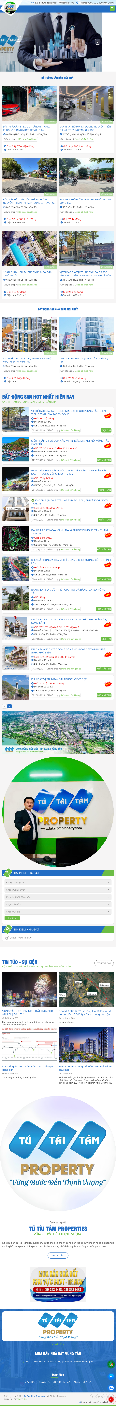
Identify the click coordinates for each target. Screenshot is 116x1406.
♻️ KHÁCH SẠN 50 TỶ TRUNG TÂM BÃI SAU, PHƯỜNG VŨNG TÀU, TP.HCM (71, 502)
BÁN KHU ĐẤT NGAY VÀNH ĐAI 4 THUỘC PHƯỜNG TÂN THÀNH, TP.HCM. (70, 531)
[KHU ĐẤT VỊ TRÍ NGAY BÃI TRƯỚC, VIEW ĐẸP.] (15, 687)
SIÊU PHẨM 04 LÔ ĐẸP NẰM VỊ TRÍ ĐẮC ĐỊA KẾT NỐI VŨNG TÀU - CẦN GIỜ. (71, 442)
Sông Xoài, (42, 545)
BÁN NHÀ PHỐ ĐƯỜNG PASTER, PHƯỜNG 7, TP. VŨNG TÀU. (85, 201)
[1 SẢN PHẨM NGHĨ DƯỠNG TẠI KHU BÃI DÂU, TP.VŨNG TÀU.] (29, 252)
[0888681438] (111, 1399)
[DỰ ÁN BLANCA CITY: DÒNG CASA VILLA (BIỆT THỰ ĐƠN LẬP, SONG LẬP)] (15, 629)
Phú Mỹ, (51, 545)
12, (39, 574)
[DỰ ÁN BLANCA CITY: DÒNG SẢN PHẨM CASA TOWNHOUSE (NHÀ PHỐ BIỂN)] (15, 659)
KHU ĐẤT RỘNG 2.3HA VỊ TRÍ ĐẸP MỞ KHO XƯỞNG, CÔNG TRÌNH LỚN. (71, 561)
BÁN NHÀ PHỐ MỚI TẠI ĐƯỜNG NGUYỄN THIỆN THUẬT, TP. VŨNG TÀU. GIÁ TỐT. (85, 128)
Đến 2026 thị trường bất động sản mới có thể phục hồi (85, 1068)
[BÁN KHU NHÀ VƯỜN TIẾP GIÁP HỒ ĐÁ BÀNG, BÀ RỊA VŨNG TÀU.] (15, 599)
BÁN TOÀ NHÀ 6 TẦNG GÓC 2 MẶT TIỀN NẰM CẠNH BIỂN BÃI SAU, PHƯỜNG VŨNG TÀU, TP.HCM (68, 472)
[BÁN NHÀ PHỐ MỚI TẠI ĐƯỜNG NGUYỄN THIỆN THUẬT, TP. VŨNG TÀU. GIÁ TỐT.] (86, 107)
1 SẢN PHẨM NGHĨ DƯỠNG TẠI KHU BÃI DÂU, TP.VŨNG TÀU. (28, 274)
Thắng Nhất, (15, 134)
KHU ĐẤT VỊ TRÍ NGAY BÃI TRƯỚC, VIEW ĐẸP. (59, 679)
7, (66, 207)
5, (10, 280)
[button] (97, 42)
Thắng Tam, (43, 485)
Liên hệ (87, 1382)
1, (66, 280)
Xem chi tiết (58, 1255)
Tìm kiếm (12, 918)
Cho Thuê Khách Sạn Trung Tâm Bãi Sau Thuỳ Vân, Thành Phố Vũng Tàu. (27, 360)
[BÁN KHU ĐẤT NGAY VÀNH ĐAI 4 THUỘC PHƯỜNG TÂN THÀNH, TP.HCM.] (15, 540)
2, (10, 366)
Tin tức (77, 1382)
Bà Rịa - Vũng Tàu (38, 134)
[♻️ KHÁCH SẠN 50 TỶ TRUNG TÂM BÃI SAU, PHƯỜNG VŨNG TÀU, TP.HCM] (15, 510)
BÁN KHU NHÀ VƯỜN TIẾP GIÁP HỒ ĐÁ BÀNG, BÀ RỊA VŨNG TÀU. (68, 591)
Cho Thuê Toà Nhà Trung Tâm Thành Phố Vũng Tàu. (84, 360)
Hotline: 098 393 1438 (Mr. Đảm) (96, 2)
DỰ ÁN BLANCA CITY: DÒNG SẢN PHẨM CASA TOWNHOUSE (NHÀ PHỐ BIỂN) (68, 651)
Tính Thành (22, 1399)
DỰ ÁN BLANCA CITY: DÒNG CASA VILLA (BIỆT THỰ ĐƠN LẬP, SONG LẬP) (69, 621)
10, (39, 634)
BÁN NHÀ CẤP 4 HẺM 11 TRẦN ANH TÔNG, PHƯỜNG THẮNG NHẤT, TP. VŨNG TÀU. (26, 128)
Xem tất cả (103, 963)
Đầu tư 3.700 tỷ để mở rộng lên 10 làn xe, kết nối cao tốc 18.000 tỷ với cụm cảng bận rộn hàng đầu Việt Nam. (85, 1012)
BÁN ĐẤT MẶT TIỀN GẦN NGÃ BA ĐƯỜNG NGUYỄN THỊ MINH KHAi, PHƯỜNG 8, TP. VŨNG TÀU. (28, 201)
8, (10, 207)
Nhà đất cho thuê (62, 1382)
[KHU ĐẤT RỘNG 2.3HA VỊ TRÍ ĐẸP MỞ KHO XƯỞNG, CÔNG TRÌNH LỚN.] (15, 570)
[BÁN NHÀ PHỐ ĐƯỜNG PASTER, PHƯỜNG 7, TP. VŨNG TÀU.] (86, 179)
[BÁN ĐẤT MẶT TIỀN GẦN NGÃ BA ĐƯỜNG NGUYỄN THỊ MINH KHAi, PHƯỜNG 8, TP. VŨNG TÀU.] (29, 179)
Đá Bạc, (41, 604)
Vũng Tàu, (25, 134)
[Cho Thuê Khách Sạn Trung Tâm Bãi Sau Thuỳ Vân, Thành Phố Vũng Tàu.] (29, 338)
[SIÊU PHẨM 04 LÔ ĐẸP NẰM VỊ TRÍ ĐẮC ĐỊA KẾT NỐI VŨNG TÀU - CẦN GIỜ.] (15, 450)
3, (66, 366)
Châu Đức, (50, 604)
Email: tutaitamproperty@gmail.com (54, 2)
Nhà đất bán (44, 1382)
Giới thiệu (30, 1382)
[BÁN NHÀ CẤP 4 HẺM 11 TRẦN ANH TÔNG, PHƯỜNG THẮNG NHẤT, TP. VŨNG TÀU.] (29, 107)
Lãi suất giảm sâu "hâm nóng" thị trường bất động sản (28, 1068)
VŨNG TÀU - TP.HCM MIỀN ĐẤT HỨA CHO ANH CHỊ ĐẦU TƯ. (27, 1012)
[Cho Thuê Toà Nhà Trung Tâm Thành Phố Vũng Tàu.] (86, 338)
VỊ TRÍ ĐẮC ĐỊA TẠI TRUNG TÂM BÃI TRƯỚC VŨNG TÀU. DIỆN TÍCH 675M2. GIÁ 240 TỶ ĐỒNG (86, 274)
